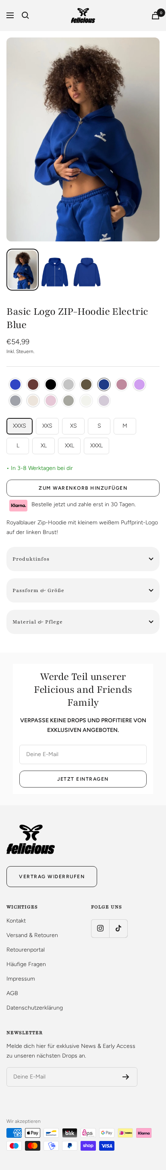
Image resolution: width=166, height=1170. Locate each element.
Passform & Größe (38, 590)
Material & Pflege (37, 622)
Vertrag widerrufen (52, 876)
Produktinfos (31, 559)
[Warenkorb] (155, 15)
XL (44, 445)
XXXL (96, 445)
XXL (69, 445)
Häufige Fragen (26, 964)
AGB (12, 993)
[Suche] (25, 15)
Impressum (20, 978)
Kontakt (16, 920)
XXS (47, 425)
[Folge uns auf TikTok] (118, 928)
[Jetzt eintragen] (125, 1077)
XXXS (19, 425)
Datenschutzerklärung (34, 1007)
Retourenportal (25, 949)
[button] (15, 384)
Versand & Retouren (32, 935)
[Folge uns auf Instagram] (100, 928)
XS (73, 425)
